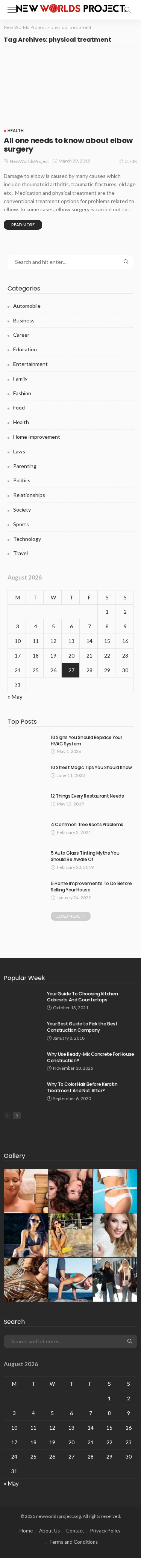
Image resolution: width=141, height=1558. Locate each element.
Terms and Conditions (73, 1542)
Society (22, 509)
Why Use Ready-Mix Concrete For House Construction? (90, 1057)
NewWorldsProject (29, 161)
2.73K (131, 161)
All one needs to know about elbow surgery (68, 144)
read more (23, 224)
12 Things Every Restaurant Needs (87, 796)
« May (15, 696)
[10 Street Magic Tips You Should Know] (26, 774)
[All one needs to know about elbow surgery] (70, 88)
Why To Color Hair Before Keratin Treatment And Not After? (82, 1087)
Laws (19, 451)
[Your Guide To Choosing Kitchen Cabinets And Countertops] (22, 1000)
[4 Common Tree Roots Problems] (26, 831)
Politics (21, 480)
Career (21, 334)
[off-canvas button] (12, 9)
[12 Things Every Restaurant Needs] (26, 802)
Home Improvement (36, 437)
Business (24, 320)
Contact (75, 1531)
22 (107, 655)
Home (26, 1531)
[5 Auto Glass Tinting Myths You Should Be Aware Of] (26, 859)
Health (16, 130)
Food (19, 407)
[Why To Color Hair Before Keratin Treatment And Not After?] (22, 1090)
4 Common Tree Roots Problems (87, 824)
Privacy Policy (105, 1531)
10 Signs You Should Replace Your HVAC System (86, 740)
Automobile (27, 306)
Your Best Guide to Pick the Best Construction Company (82, 1027)
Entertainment (30, 364)
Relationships (29, 495)
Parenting (24, 466)
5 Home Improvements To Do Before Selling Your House (91, 886)
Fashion (22, 393)
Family (20, 378)
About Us (49, 1531)
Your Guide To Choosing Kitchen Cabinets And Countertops (82, 996)
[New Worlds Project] (70, 7)
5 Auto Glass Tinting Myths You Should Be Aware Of (85, 856)
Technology (27, 539)
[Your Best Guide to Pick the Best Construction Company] (22, 1030)
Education (25, 349)
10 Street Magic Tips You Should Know (91, 767)
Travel (20, 553)
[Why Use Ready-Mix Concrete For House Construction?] (22, 1060)
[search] (127, 10)
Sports (21, 524)
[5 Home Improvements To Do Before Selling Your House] (26, 890)
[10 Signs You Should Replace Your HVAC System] (26, 744)
